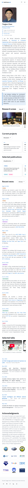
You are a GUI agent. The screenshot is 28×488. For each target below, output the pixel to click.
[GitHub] (10, 484)
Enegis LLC (10, 273)
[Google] (14, 463)
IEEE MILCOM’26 (20, 227)
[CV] (16, 484)
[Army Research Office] (22, 449)
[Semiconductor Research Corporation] (5, 456)
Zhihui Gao (5, 312)
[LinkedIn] (13, 484)
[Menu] (24, 2)
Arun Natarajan (6, 211)
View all (21, 109)
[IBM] (22, 463)
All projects (6, 137)
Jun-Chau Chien (10, 241)
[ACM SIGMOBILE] (5, 463)
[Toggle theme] (21, 2)
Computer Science (7, 44)
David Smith (19, 209)
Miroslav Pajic (11, 209)
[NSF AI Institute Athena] (14, 456)
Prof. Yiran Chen (21, 312)
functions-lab (6, 33)
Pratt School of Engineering (15, 300)
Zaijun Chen (20, 241)
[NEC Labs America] (5, 470)
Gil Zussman (5, 86)
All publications (7, 161)
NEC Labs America (19, 273)
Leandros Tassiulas (7, 81)
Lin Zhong (20, 81)
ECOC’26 (23, 268)
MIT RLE (8, 316)
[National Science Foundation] (5, 449)
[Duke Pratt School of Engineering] (22, 470)
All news (21, 181)
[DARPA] (14, 449)
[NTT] (14, 470)
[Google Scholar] (6, 484)
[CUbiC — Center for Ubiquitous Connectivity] (22, 456)
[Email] (3, 484)
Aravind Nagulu (21, 211)
